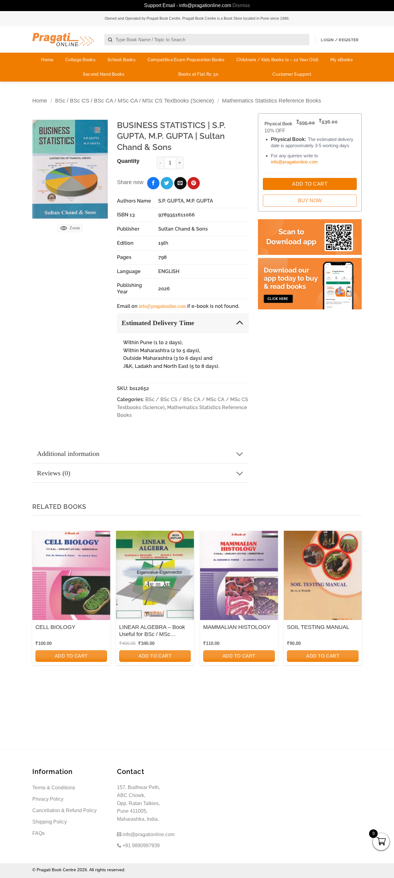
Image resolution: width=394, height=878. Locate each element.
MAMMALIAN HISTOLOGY (237, 627)
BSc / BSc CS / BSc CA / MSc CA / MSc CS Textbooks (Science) (134, 100)
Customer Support (291, 74)
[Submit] (110, 40)
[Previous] (39, 614)
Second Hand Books (104, 74)
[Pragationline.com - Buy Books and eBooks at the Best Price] (63, 39)
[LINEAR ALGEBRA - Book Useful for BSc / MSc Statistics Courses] (155, 577)
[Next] (355, 614)
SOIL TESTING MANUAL (318, 627)
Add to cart (71, 655)
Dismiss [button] (241, 5)
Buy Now (310, 200)
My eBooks (341, 59)
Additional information (68, 453)
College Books (80, 59)
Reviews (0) (53, 473)
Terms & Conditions (53, 787)
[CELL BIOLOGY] (71, 577)
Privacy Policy (47, 799)
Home (47, 59)
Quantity (128, 161)
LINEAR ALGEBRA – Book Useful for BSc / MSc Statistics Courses (152, 631)
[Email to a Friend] (180, 183)
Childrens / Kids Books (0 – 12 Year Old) (277, 59)
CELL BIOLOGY (55, 627)
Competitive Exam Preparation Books (186, 59)
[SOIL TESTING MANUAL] (323, 577)
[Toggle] (239, 322)
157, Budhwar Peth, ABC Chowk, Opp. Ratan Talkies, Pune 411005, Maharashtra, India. (138, 803)
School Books (121, 59)
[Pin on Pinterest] (193, 183)
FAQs (38, 833)
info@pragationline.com (162, 306)
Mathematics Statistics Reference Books (271, 100)
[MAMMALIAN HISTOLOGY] (239, 577)
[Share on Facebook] (153, 183)
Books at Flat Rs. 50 (198, 74)
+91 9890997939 (140, 845)
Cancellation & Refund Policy (64, 810)
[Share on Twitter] (167, 183)
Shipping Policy (49, 821)
